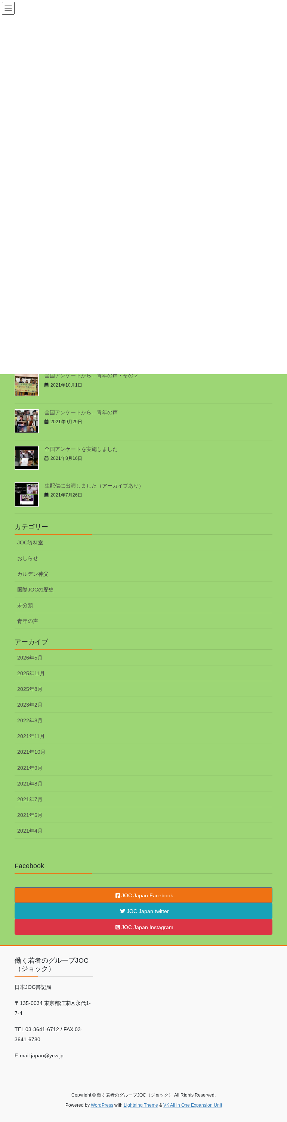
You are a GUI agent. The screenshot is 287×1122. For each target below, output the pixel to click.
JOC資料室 (30, 542)
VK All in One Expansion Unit (192, 1105)
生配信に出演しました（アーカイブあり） (94, 486)
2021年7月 (30, 799)
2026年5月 (30, 658)
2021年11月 (31, 736)
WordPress (102, 1105)
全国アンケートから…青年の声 (81, 412)
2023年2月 (30, 705)
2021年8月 (30, 784)
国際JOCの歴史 (35, 590)
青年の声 (27, 621)
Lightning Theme (141, 1105)
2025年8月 (30, 689)
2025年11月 (31, 673)
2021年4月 (30, 831)
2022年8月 (30, 720)
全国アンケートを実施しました (81, 449)
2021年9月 (30, 768)
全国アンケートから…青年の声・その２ (91, 375)
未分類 (25, 605)
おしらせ (27, 558)
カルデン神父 (33, 574)
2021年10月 (31, 752)
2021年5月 (30, 815)
